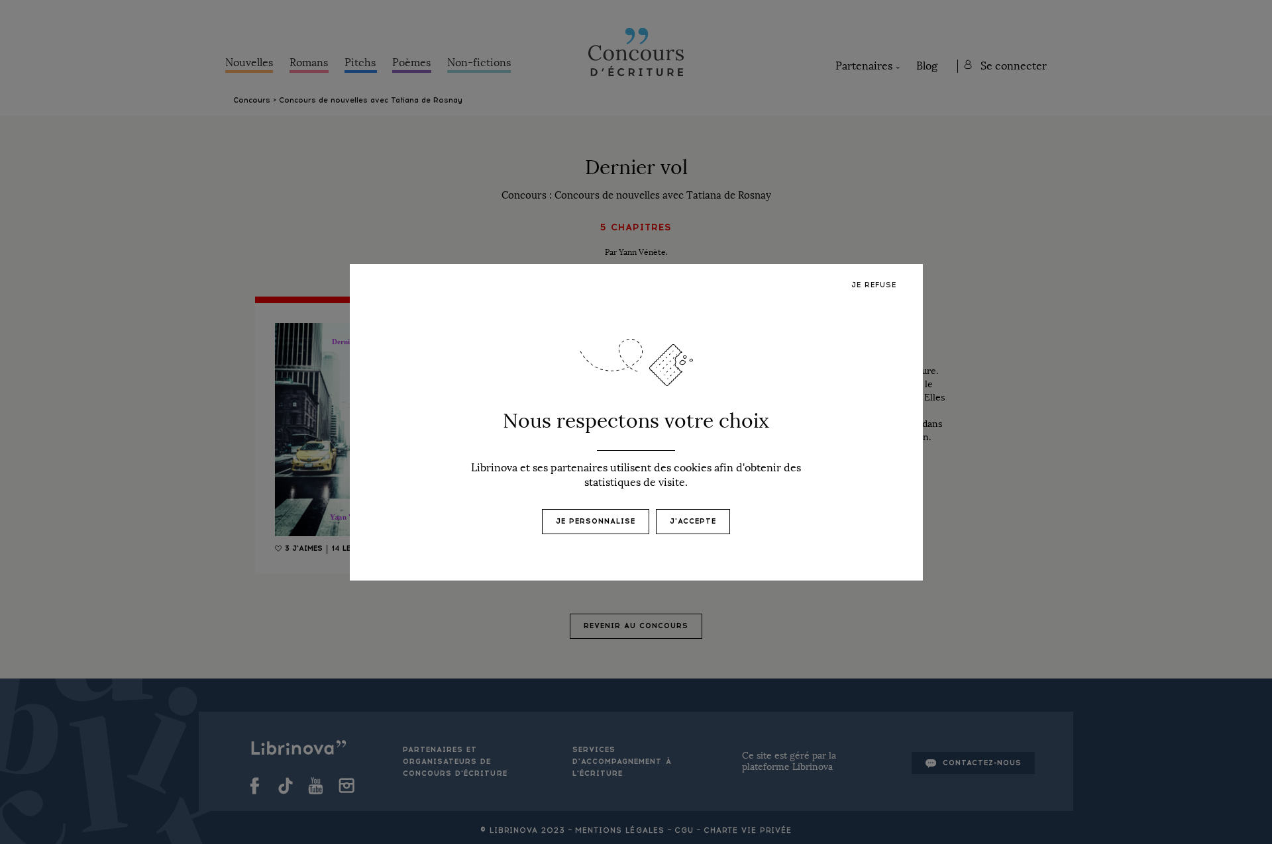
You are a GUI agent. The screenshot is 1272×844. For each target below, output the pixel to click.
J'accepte (693, 521)
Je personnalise (595, 521)
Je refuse (873, 285)
